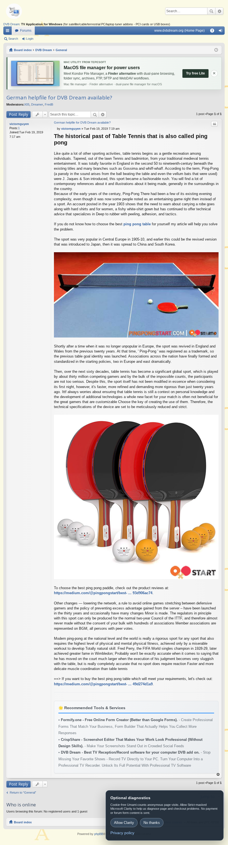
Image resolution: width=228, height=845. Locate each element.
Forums (25, 30)
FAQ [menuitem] (214, 32)
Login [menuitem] (222, 32)
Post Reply (18, 114)
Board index (23, 822)
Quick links (9, 32)
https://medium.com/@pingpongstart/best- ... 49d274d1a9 (103, 684)
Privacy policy (122, 833)
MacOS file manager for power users (102, 67)
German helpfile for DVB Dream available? (59, 97)
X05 (26, 104)
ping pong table (137, 224)
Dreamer (37, 104)
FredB (49, 104)
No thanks (151, 823)
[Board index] (22, 11)
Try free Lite (195, 73)
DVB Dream (11, 24)
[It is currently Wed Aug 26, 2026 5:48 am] (216, 50)
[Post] (55, 128)
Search (211, 11)
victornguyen (19, 124)
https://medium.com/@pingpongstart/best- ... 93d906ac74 (103, 593)
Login (29, 38)
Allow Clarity (124, 823)
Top (218, 774)
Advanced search (219, 11)
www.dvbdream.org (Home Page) (179, 30)
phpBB (98, 834)
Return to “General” (23, 792)
